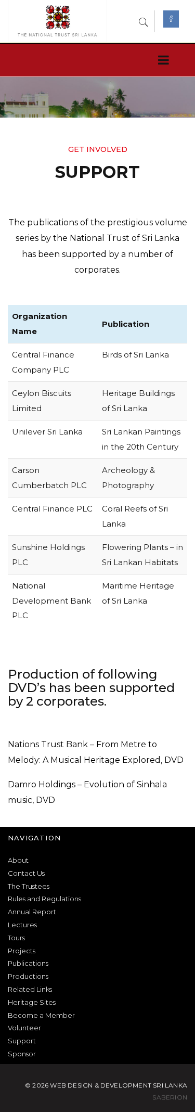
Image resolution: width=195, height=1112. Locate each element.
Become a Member (41, 1015)
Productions (28, 976)
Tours (16, 938)
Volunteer (24, 1028)
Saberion (169, 1097)
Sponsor (22, 1054)
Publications (28, 963)
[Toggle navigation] (161, 60)
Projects (21, 951)
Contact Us (26, 873)
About (18, 860)
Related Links (30, 989)
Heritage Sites (32, 1002)
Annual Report (32, 912)
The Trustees (28, 886)
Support (22, 1041)
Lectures (22, 925)
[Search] (143, 21)
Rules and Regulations (44, 898)
